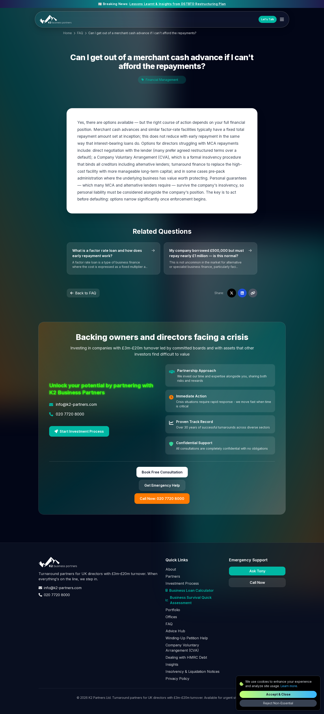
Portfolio (173, 610)
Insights (172, 664)
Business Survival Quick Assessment (191, 600)
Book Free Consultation (162, 472)
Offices (171, 617)
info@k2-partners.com (63, 588)
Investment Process (182, 583)
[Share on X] (231, 293)
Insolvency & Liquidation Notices (193, 671)
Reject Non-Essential (278, 703)
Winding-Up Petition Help (187, 638)
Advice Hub (175, 631)
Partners (173, 576)
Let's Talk (267, 19)
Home (67, 33)
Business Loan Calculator (191, 590)
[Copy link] (252, 293)
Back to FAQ (85, 293)
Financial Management (162, 80)
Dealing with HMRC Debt (186, 657)
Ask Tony (257, 571)
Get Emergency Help (162, 485)
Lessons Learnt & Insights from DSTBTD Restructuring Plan (177, 4)
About (171, 569)
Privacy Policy (177, 678)
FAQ (80, 33)
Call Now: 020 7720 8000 (162, 498)
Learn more (289, 686)
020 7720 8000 (57, 595)
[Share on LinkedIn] (242, 293)
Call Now (257, 582)
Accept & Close (278, 694)
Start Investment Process (82, 431)
